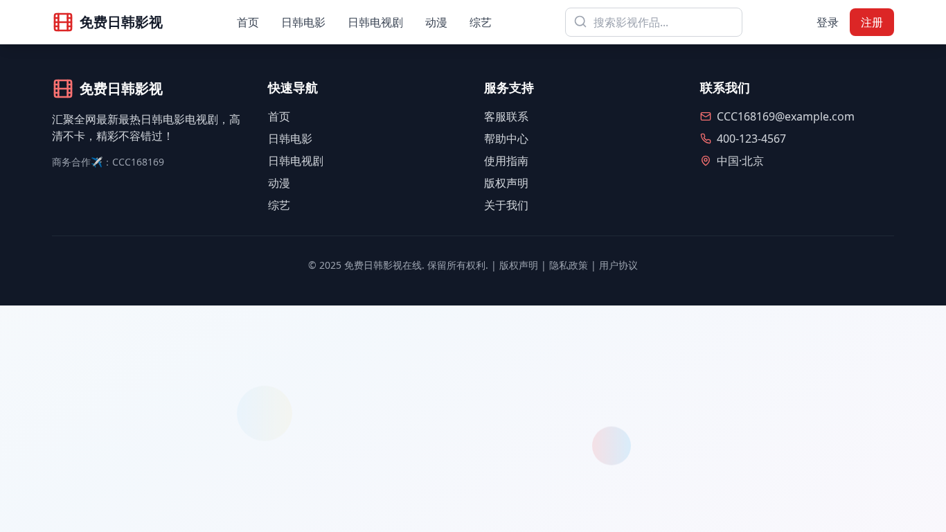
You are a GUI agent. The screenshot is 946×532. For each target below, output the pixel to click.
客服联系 (506, 116)
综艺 (481, 22)
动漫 (436, 22)
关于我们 (506, 205)
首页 (248, 22)
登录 (827, 22)
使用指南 (506, 160)
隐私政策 (568, 265)
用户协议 (618, 265)
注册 (872, 22)
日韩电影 (303, 22)
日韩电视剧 (375, 22)
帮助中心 (506, 138)
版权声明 (506, 182)
